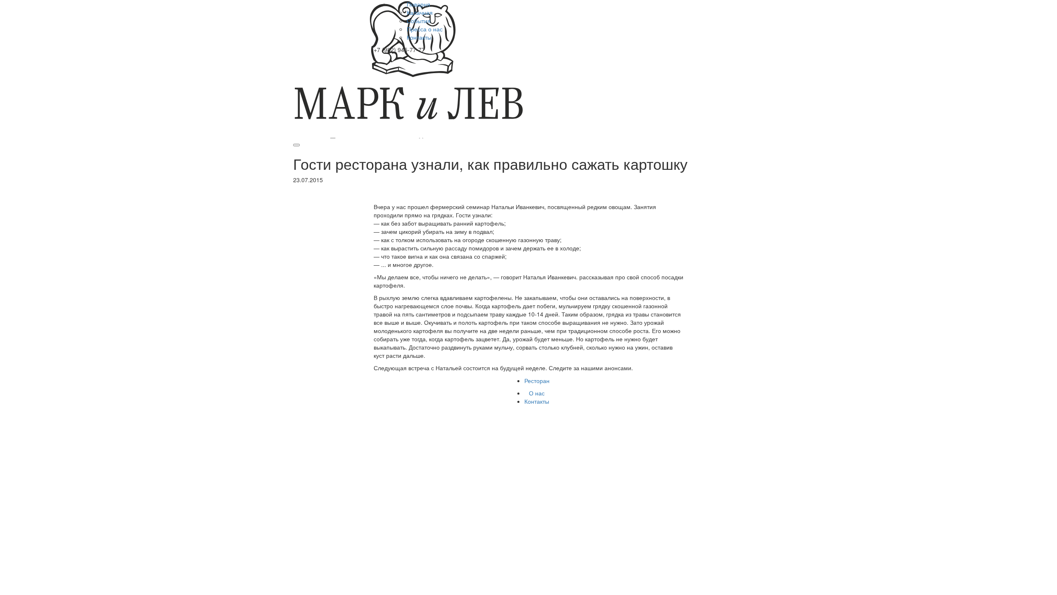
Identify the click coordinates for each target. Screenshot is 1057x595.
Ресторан (537, 380)
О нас (537, 393)
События (419, 21)
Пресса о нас (425, 29)
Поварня (418, 4)
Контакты (419, 37)
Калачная (420, 12)
